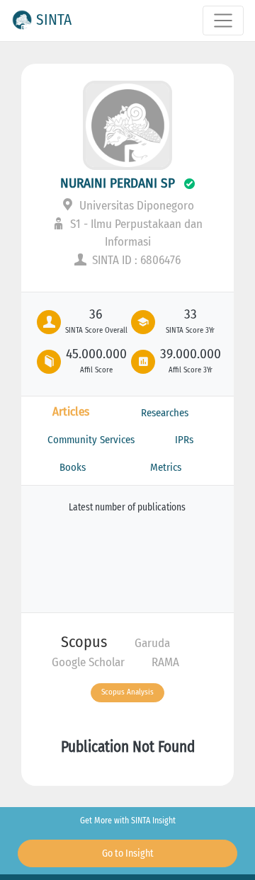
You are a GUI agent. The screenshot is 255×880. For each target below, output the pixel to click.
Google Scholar (88, 662)
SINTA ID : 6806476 (135, 260)
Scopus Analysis (127, 692)
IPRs (184, 439)
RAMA (165, 662)
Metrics (165, 467)
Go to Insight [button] (128, 853)
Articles (70, 411)
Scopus (84, 641)
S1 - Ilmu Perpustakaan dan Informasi (135, 233)
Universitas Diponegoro (135, 205)
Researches (164, 412)
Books (73, 467)
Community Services (91, 439)
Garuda (152, 643)
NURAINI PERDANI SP (117, 183)
